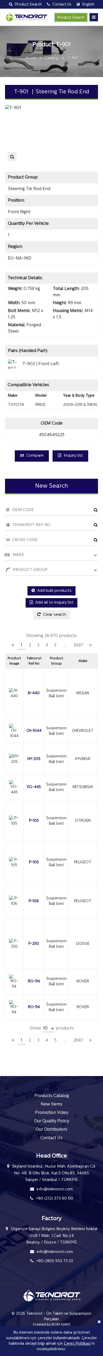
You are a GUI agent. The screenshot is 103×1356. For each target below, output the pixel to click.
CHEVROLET (82, 731)
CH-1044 (33, 731)
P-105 (34, 821)
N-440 (34, 693)
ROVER (83, 981)
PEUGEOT (82, 862)
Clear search (54, 615)
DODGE (83, 944)
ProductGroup (56, 661)
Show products (52, 1028)
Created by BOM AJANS (52, 1324)
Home (31, 58)
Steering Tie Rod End (29, 189)
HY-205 (33, 759)
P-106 (34, 901)
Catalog (51, 58)
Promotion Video (51, 1113)
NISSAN (82, 693)
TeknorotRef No (33, 661)
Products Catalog (51, 1096)
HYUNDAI (82, 759)
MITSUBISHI (83, 787)
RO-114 (34, 981)
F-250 (34, 944)
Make (83, 661)
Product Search (71, 18)
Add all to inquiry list (53, 603)
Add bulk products (54, 591)
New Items (51, 1104)
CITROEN (83, 821)
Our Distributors (51, 1130)
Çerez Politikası (77, 1344)
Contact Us (51, 1138)
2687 (78, 645)
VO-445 (34, 787)
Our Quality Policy (51, 1121)
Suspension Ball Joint (56, 693)
